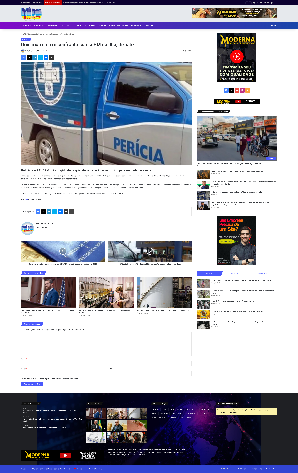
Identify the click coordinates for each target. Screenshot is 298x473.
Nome (24, 359)
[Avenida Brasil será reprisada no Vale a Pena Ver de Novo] (203, 304)
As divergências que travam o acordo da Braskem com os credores (87, 3)
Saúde (26, 25)
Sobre (154, 417)
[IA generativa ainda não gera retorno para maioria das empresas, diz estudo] (137, 437)
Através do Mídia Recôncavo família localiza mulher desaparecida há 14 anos (241, 280)
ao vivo (164, 409)
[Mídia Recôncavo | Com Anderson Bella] (31, 13)
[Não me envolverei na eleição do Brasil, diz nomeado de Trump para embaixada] (48, 292)
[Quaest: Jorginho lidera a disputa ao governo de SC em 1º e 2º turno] (96, 425)
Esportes (52, 25)
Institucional (242, 469)
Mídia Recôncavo (31, 51)
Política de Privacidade (268, 469)
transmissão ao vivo (176, 417)
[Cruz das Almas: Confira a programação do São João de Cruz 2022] (203, 314)
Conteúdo (189, 409)
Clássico (180, 409)
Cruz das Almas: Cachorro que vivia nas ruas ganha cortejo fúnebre (229, 163)
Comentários (262, 273)
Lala (26, 199)
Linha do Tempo (190, 413)
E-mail (24, 369)
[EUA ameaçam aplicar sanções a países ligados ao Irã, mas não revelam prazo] (116, 437)
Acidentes (90, 25)
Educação (39, 25)
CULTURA (65, 25)
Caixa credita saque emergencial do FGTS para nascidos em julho (236, 192)
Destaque (31, 34)
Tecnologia (162, 417)
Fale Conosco (254, 469)
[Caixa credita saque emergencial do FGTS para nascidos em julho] (203, 195)
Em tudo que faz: (89, 469)
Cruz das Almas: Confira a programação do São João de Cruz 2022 (237, 311)
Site (111, 369)
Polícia (102, 25)
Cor (197, 409)
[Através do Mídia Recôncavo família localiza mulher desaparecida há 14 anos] (203, 283)
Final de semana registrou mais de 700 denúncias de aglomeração (237, 171)
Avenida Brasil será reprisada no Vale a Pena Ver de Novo (233, 301)
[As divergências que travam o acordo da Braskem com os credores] (164, 292)
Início (24, 34)
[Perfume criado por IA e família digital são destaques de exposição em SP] (106, 292)
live (200, 413)
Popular (209, 273)
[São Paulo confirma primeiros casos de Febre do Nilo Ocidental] (137, 425)
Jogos (180, 413)
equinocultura (205, 409)
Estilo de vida (164, 413)
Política (77, 25)
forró (173, 413)
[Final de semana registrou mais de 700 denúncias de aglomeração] (203, 174)
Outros (135, 25)
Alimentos (155, 409)
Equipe (154, 413)
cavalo (172, 409)
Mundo (206, 413)
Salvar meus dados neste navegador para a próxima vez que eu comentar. (50, 379)
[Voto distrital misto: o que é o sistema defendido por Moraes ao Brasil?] (116, 425)
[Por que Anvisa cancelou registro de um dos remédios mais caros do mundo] (96, 437)
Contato (148, 25)
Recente (234, 273)
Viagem (188, 417)
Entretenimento (118, 25)
